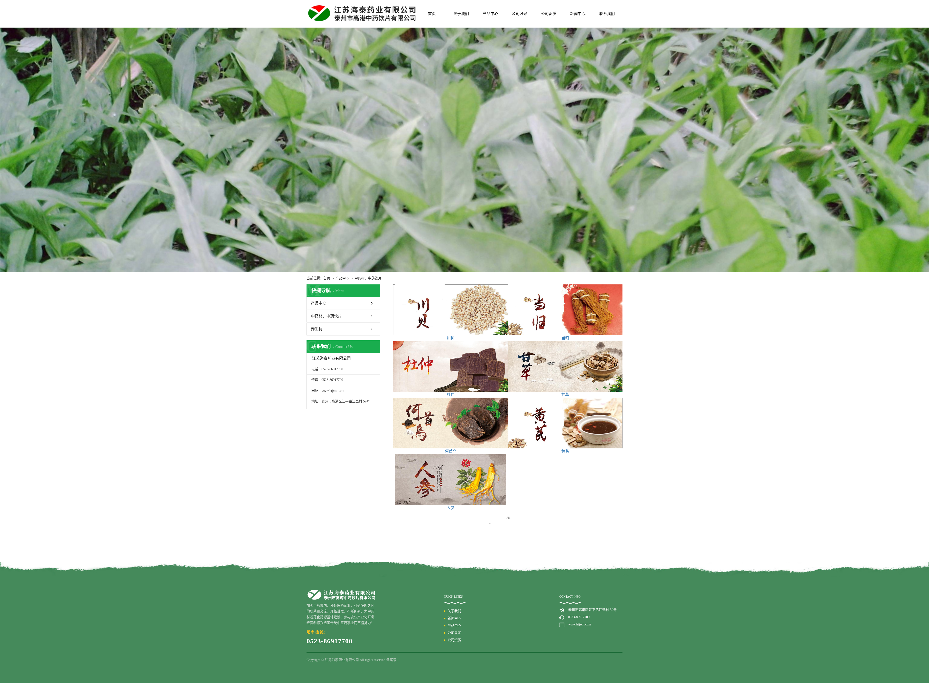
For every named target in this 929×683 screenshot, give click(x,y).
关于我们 (461, 14)
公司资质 (548, 14)
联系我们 (607, 14)
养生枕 (316, 329)
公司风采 (519, 14)
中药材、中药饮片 (368, 278)
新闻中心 (577, 14)
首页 (432, 14)
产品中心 (490, 14)
